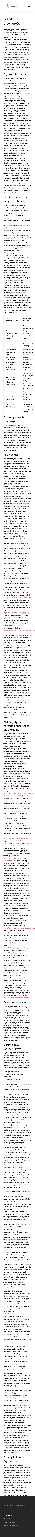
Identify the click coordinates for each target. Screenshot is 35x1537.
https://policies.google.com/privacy (19, 597)
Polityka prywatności (11, 1525)
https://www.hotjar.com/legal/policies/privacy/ (19, 630)
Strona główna (9, 1519)
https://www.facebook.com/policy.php (16, 613)
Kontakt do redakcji (10, 1522)
